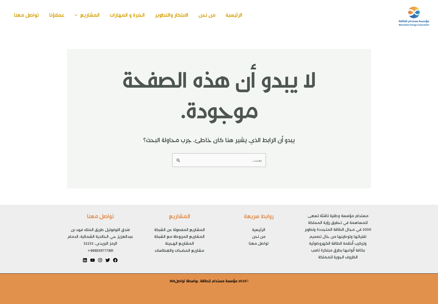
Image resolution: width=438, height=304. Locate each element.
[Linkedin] (85, 260)
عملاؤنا (56, 16)
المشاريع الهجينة (179, 244)
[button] (77, 16)
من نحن (206, 16)
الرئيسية (234, 16)
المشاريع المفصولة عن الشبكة (179, 231)
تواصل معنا (26, 16)
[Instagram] (100, 260)
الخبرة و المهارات (127, 16)
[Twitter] (107, 260)
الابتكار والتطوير (171, 16)
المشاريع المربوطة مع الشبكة (179, 237)
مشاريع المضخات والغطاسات (179, 251)
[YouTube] (92, 260)
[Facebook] (115, 260)
